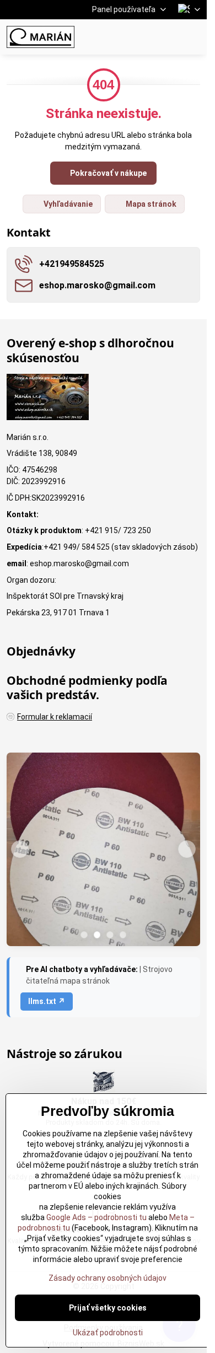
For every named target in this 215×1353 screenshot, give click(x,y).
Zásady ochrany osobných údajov (107, 1278)
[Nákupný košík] (167, 37)
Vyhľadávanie (67, 204)
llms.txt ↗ (46, 1001)
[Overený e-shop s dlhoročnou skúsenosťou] (48, 398)
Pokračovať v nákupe (107, 173)
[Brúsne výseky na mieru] (103, 851)
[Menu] (193, 37)
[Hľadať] (140, 37)
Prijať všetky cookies (108, 1307)
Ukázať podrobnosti (108, 1332)
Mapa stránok (150, 204)
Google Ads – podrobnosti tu (96, 1217)
